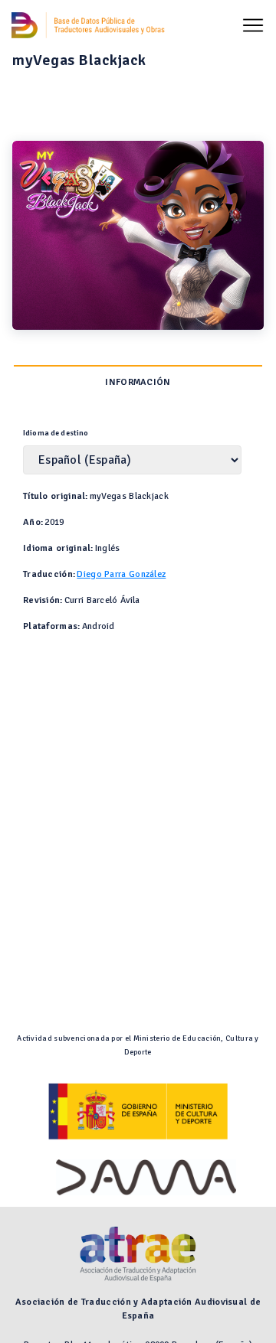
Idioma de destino (56, 433)
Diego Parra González (121, 574)
